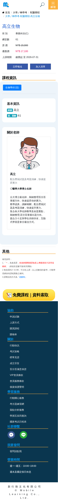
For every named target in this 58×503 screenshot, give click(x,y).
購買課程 (14, 328)
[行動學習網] (6, 4)
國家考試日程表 (18, 421)
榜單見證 (14, 357)
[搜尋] (42, 4)
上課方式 (14, 322)
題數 (21, 277)
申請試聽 (14, 316)
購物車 (13, 334)
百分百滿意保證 (18, 369)
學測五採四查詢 (18, 416)
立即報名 (17, 66)
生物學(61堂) (12, 87)
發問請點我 (16, 451)
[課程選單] (53, 4)
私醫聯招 (35, 12)
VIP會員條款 (16, 375)
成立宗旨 (14, 363)
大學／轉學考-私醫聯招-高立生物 (22, 16)
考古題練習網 (17, 404)
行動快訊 (14, 345)
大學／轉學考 (20, 12)
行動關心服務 (17, 398)
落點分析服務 (17, 410)
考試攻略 (14, 351)
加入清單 (40, 66)
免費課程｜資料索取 (31, 295)
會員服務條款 (17, 381)
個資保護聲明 (17, 387)
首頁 (7, 12)
